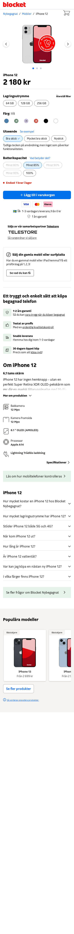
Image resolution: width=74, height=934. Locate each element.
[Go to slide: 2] (41, 68)
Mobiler (26, 14)
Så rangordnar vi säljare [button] (22, 238)
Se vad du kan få (20, 273)
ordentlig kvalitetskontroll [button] (38, 327)
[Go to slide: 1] (37, 68)
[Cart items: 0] (66, 13)
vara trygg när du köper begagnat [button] (45, 314)
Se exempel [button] (27, 131)
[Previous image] (6, 44)
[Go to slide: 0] (33, 68)
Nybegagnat (10, 14)
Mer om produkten (15, 395)
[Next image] (68, 44)
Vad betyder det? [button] (40, 158)
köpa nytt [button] (36, 352)
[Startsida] (14, 4)
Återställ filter (63, 96)
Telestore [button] (53, 226)
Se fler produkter (18, 689)
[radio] (9, 103)
